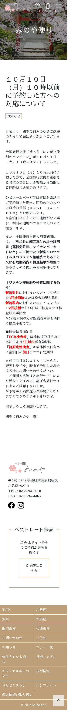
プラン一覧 (44, 647)
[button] (34, 568)
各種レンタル (46, 656)
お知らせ (9, 647)
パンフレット (46, 685)
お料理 (41, 609)
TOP (6, 609)
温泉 (5, 619)
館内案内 (9, 628)
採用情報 (43, 671)
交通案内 (43, 628)
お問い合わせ (12, 638)
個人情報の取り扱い (17, 694)
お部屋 (41, 619)
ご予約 (41, 638)
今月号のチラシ (14, 685)
